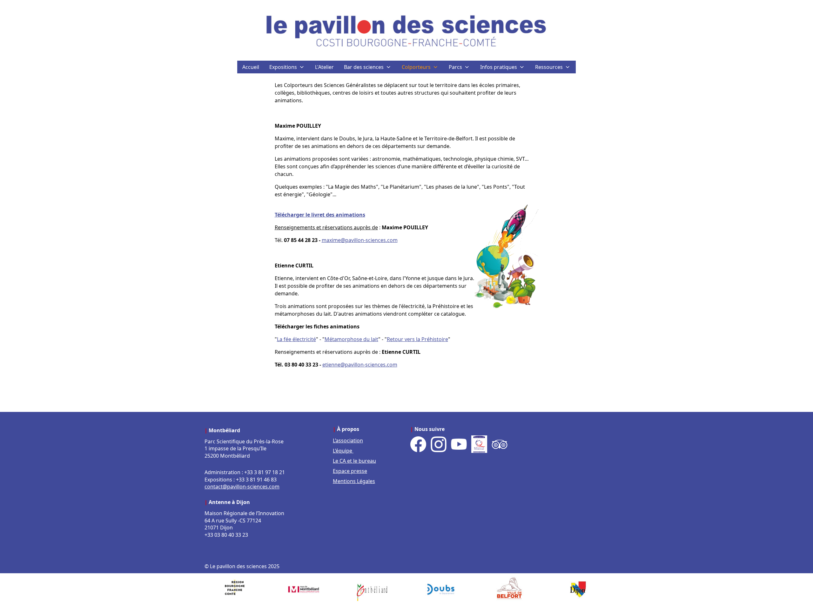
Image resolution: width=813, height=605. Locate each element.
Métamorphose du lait (351, 339)
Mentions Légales (354, 481)
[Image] (235, 589)
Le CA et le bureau (354, 460)
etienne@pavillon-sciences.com (359, 364)
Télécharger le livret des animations (320, 214)
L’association (348, 440)
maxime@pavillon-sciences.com (360, 240)
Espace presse (350, 470)
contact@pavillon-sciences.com (242, 486)
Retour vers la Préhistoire (417, 339)
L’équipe (343, 450)
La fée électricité (296, 339)
